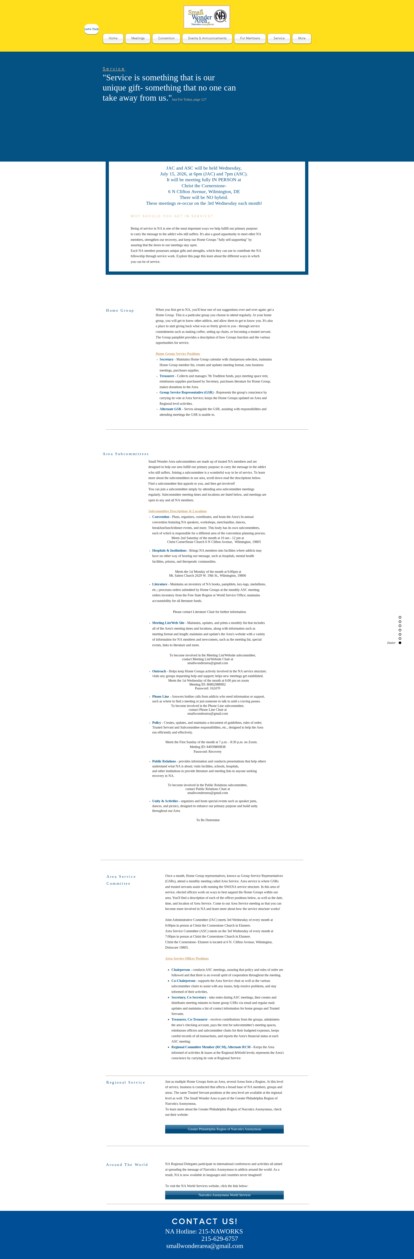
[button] (91, 29)
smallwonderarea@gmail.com (207, 663)
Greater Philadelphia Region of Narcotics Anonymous (235, 1109)
